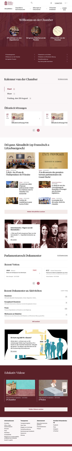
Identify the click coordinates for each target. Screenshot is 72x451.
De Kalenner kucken (63, 79)
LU (65, 3)
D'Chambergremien (10, 54)
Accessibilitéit (7, 434)
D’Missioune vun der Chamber (12, 57)
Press (5, 430)
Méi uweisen (14, 239)
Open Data (23, 425)
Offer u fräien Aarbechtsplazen (8, 426)
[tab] (19, 89)
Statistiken (7, 432)
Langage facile (58, 3)
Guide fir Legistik (8, 440)
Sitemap (23, 435)
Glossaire (6, 428)
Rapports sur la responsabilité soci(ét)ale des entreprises (11, 437)
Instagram (55, 429)
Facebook (55, 425)
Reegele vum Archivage (26, 427)
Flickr (54, 427)
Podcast (39, 428)
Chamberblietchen (41, 426)
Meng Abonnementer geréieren (42, 424)
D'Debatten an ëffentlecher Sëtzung (47, 57)
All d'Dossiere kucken (62, 255)
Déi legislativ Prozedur (10, 59)
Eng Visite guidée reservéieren (45, 61)
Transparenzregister (25, 423)
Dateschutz (23, 433)
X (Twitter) (55, 431)
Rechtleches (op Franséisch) (27, 431)
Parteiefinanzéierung (43, 59)
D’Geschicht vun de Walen (44, 54)
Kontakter (6, 423)
